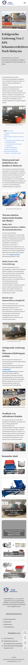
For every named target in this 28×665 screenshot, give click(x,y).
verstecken (10, 130)
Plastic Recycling (15, 254)
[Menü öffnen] (24, 2)
